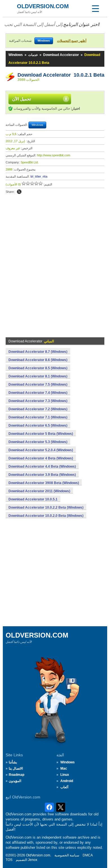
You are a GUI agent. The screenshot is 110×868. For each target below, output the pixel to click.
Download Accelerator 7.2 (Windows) (37, 409)
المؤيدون (15, 781)
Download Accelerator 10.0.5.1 (33, 499)
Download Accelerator (61, 55)
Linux (64, 775)
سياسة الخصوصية (66, 855)
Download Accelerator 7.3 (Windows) (37, 401)
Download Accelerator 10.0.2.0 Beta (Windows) (45, 516)
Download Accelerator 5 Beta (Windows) (40, 434)
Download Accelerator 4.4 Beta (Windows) (42, 466)
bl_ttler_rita (38, 176)
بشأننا (13, 762)
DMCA (88, 855)
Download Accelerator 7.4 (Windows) (37, 393)
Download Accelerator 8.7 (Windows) (37, 352)
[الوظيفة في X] (19, 191)
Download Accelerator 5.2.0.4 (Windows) (40, 450)
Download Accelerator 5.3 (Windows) (37, 442)
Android (66, 781)
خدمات (33, 55)
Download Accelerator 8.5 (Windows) (37, 368)
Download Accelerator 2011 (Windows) (39, 491)
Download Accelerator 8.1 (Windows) (37, 376)
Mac (63, 768)
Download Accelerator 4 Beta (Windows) (40, 458)
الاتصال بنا (16, 768)
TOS (9, 860)
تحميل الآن (21, 98)
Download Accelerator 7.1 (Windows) (37, 417)
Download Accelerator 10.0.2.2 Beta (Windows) (45, 507)
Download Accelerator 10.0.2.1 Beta (60, 75)
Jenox (32, 860)
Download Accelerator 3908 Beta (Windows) (43, 483)
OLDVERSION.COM (43, 6)
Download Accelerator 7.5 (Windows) (37, 385)
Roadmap (16, 775)
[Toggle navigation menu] (95, 8)
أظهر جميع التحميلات (71, 41)
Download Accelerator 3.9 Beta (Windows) (42, 475)
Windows (15, 55)
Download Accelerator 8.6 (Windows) (37, 360)
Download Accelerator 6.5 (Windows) (37, 425)
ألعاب (64, 787)
